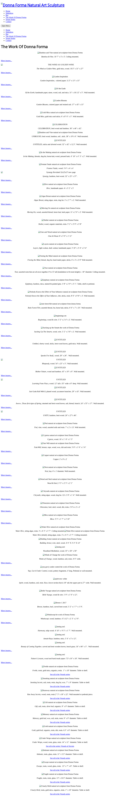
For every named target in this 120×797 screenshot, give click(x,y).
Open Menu (6, 26)
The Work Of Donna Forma (16, 17)
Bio (7, 15)
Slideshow (9, 13)
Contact (8, 22)
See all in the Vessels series (60, 674)
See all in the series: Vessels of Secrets (60, 746)
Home (8, 11)
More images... (6, 61)
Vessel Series (10, 20)
